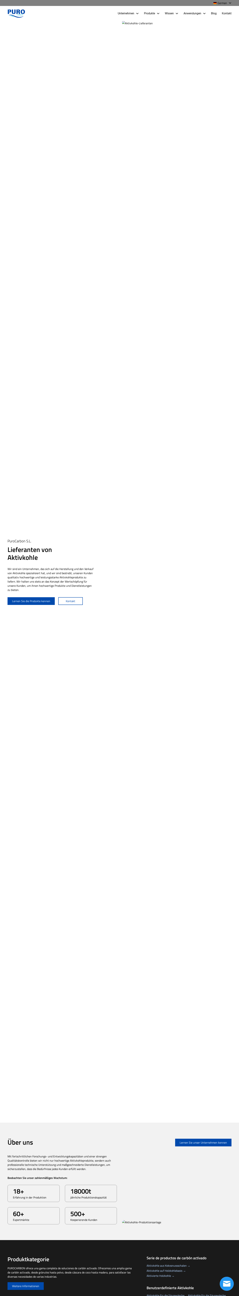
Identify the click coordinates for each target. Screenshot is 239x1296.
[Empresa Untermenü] (137, 13)
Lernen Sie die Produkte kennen (31, 601)
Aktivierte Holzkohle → (160, 1276)
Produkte (149, 13)
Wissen (169, 13)
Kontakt (226, 13)
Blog (214, 13)
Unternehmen (126, 13)
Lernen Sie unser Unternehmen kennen (203, 1142)
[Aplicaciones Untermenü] (204, 13)
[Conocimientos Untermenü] (176, 13)
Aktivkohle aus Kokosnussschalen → (168, 1265)
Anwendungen (192, 13)
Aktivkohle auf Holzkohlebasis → (166, 1271)
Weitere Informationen (25, 1286)
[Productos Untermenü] (158, 13)
